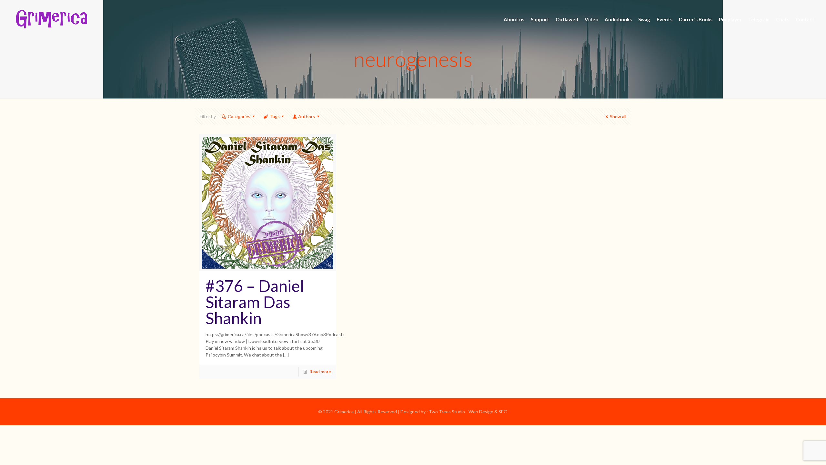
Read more (320, 371)
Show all (618, 116)
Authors (306, 116)
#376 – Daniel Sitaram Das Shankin (255, 302)
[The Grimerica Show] (51, 19)
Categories (239, 116)
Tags (275, 116)
